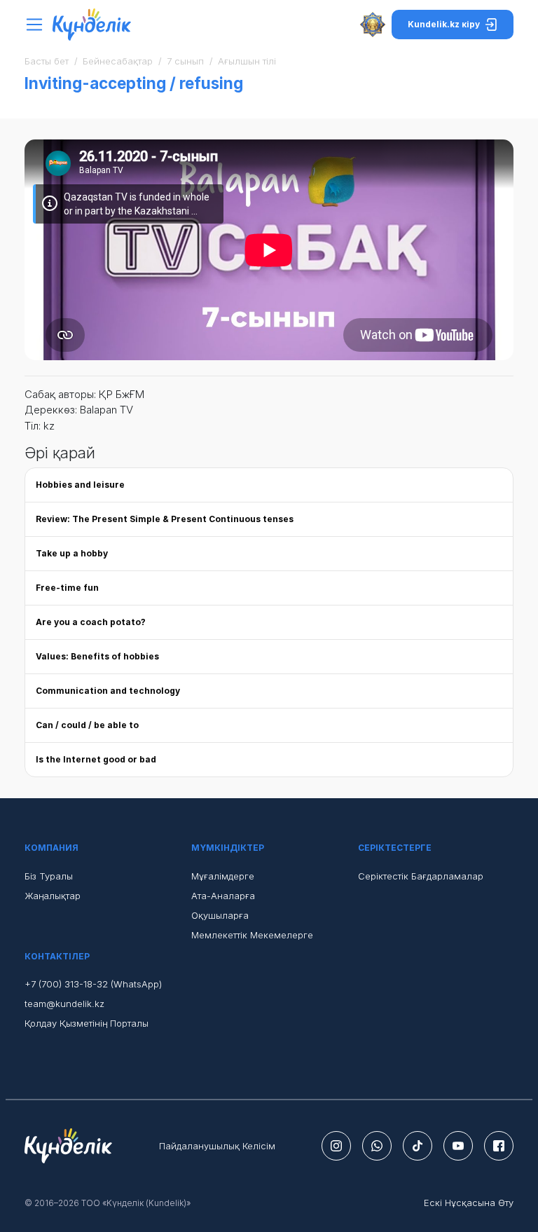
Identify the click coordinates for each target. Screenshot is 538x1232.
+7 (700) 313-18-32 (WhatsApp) (93, 984)
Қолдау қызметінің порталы (87, 1023)
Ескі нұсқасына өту (468, 1202)
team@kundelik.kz (64, 1003)
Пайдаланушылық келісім (217, 1145)
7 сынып (185, 61)
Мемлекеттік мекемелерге (252, 934)
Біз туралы (49, 876)
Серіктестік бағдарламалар (420, 876)
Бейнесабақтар (118, 61)
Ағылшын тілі (247, 61)
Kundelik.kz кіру (444, 24)
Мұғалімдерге (222, 876)
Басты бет (47, 61)
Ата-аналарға (223, 895)
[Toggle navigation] (38, 25)
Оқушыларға (220, 915)
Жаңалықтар (53, 895)
